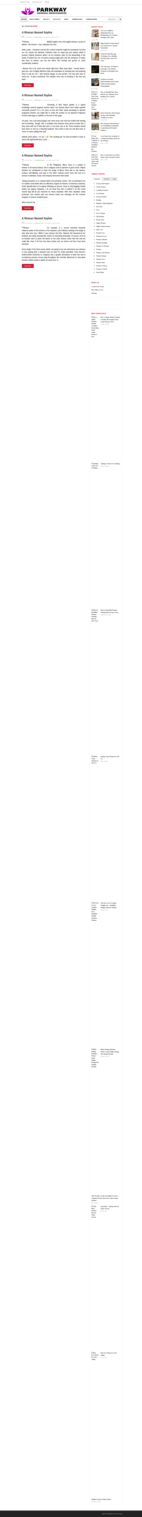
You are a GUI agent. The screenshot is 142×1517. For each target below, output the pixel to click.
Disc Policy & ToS (37, 2)
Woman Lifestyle (101, 239)
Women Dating (77, 19)
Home (25, 19)
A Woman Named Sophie (37, 32)
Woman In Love (39, 223)
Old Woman (100, 216)
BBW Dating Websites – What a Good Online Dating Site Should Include (110, 1052)
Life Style (56, 19)
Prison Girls (100, 220)
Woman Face (100, 233)
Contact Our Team (25, 2)
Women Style (38, 37)
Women (98, 249)
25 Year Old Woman (102, 183)
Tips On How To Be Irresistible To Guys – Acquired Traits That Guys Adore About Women (105, 1198)
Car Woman (100, 193)
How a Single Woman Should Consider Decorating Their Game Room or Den (110, 319)
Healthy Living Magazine (104, 203)
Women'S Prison (101, 266)
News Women (100, 213)
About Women (34, 19)
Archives (106, 179)
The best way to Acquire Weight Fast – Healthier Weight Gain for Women (108, 905)
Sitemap (47, 2)
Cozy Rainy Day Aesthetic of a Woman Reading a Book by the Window (110, 138)
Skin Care (99, 229)
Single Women (100, 223)
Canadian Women (39, 160)
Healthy (46, 19)
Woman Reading (91, 19)
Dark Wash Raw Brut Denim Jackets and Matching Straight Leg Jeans (110, 115)
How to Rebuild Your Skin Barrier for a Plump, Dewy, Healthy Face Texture (110, 94)
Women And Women (103, 252)
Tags (114, 179)
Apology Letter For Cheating (110, 463)
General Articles (101, 197)
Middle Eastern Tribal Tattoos (101, 1499)
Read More (27, 85)
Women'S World (101, 269)
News (66, 19)
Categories (97, 179)
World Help (38, 100)
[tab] (97, 179)
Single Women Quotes (103, 226)
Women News (100, 259)
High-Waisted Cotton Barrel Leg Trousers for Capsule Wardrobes (110, 46)
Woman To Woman (102, 246)
